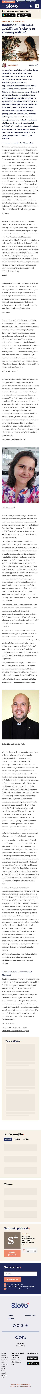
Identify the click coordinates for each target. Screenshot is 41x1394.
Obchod (11, 1318)
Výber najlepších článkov (14, 1284)
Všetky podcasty (12, 1253)
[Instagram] (18, 1326)
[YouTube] (22, 1326)
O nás (11, 1315)
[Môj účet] (30, 6)
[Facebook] (14, 1326)
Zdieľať (31, 65)
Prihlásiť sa (12, 1279)
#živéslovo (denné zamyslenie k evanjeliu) (20, 1287)
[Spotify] (26, 1327)
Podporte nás (30, 1315)
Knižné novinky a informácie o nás (17, 1289)
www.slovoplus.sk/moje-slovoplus (15, 1031)
